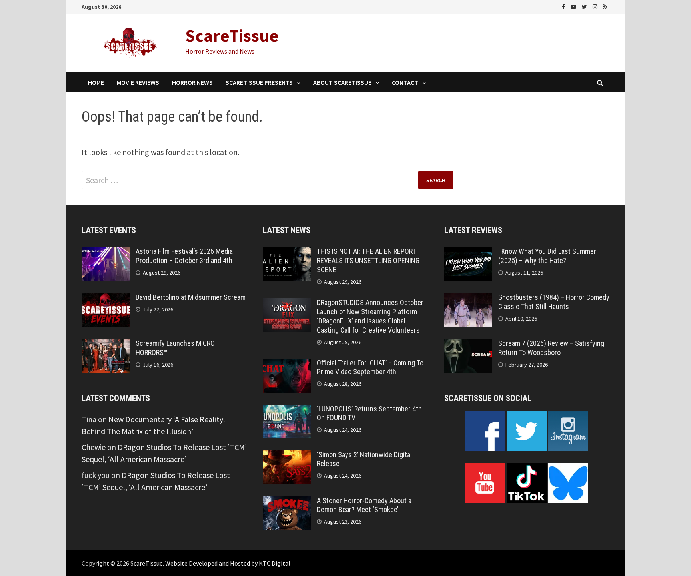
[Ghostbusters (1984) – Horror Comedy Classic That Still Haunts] (468, 299)
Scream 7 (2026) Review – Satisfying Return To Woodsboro (551, 348)
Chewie (94, 447)
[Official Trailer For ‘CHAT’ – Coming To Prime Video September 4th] (287, 364)
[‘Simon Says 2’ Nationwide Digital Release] (287, 456)
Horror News (192, 82)
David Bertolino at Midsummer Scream (191, 297)
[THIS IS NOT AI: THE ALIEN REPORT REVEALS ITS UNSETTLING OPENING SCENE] (287, 253)
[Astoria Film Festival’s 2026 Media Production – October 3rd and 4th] (106, 253)
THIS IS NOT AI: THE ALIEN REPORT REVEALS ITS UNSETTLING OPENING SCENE (368, 260)
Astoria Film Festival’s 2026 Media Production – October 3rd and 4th (184, 256)
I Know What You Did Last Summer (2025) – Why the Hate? (547, 256)
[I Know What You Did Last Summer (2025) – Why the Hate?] (468, 253)
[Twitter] (585, 6)
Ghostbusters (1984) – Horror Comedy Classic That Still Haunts (553, 302)
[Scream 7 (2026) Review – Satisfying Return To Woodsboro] (468, 345)
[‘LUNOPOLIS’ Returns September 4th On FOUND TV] (287, 410)
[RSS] (605, 6)
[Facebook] (564, 6)
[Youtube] (574, 6)
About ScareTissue (342, 82)
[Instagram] (596, 6)
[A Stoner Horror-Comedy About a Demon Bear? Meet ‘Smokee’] (287, 502)
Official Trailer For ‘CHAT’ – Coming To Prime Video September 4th (370, 367)
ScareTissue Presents (259, 82)
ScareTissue (232, 35)
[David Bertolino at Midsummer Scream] (106, 299)
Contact (405, 82)
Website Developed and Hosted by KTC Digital (227, 563)
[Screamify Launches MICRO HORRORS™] (106, 345)
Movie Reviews (138, 82)
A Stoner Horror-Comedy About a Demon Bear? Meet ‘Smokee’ (364, 505)
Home (96, 82)
